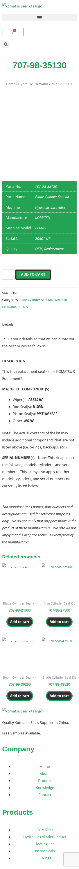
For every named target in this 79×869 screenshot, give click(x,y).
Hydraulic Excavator (33, 84)
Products (17, 812)
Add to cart (33, 274)
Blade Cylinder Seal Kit (35, 300)
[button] (39, 17)
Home (10, 84)
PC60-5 (23, 307)
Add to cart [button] (19, 621)
